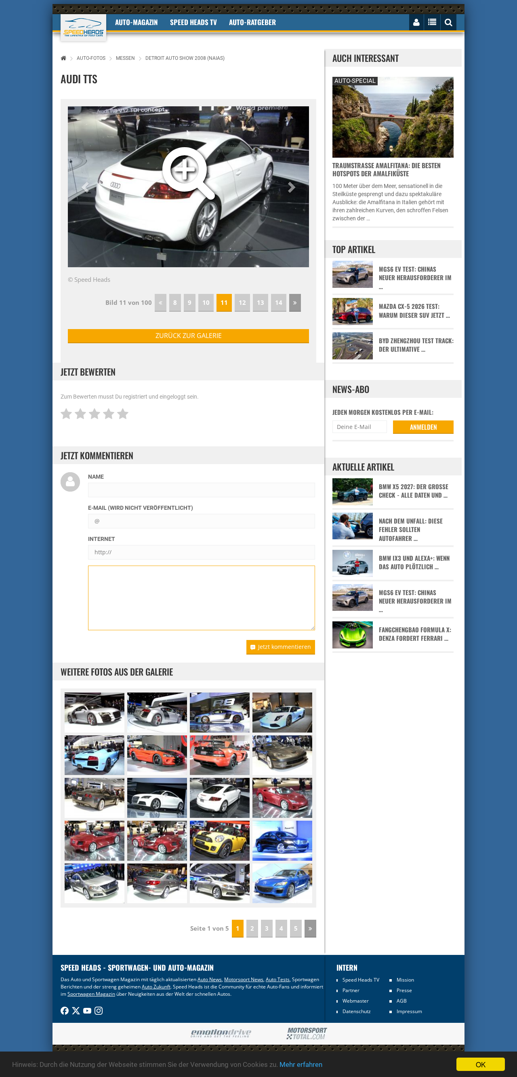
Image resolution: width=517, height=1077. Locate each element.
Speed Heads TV (361, 979)
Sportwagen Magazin (91, 993)
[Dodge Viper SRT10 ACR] (157, 755)
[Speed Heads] (83, 27)
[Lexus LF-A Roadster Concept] (282, 798)
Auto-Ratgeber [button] (252, 22)
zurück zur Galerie (189, 335)
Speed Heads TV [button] (193, 22)
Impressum (409, 1011)
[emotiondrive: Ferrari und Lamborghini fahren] (220, 1034)
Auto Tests (278, 979)
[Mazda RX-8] (282, 884)
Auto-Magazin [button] (136, 22)
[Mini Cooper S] (220, 841)
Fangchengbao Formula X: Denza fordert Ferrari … (415, 633)
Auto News (210, 979)
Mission (405, 979)
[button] (86, 186)
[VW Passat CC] (282, 841)
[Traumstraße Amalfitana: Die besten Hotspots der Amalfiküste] (393, 116)
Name (96, 476)
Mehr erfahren (301, 1064)
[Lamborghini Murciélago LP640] (282, 713)
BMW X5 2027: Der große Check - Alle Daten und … (413, 490)
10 (206, 302)
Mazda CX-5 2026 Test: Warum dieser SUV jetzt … (414, 310)
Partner (351, 990)
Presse (404, 990)
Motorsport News (243, 979)
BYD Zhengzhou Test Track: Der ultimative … (416, 344)
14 (278, 302)
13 (260, 302)
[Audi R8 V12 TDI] (94, 713)
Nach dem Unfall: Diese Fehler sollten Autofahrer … (411, 530)
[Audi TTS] (157, 798)
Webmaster (356, 1000)
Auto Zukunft (156, 986)
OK (480, 1064)
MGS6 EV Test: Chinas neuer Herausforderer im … (415, 278)
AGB (402, 1000)
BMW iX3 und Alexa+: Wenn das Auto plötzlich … (414, 562)
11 (224, 302)
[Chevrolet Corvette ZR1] (282, 755)
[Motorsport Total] (306, 1034)
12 (242, 302)
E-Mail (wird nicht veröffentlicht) (140, 508)
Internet (101, 539)
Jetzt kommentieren (284, 646)
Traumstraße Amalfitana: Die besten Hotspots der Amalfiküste (386, 169)
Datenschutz (357, 1011)
